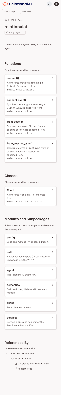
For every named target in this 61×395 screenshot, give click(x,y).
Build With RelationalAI (22, 353)
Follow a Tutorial (22, 358)
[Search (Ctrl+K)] (49, 4)
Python (21, 20)
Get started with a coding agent (33, 363)
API (12, 20)
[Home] (6, 20)
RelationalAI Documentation (21, 348)
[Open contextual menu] (23, 32)
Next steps (26, 368)
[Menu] (56, 4)
